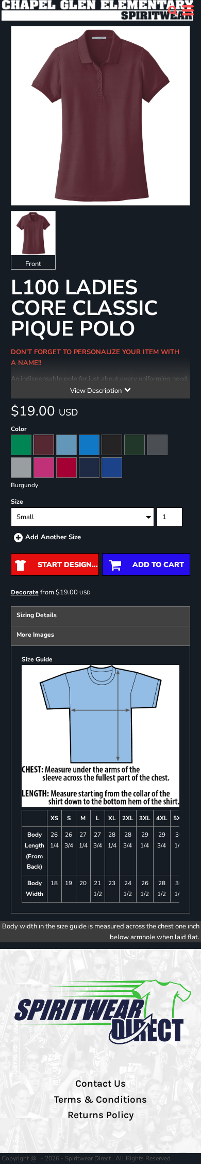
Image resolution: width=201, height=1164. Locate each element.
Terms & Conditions (100, 1099)
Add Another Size (53, 537)
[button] (172, 10)
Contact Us (100, 1083)
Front (33, 264)
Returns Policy (100, 1115)
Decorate (25, 592)
